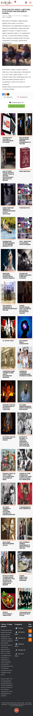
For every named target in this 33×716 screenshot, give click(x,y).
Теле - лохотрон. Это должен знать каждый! (25, 243)
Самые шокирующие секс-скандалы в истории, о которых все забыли (25, 309)
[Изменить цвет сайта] (15, 2)
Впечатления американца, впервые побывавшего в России (25, 140)
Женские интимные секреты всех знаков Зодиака (9, 276)
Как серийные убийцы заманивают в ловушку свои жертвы (24, 545)
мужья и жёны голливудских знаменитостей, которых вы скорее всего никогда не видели (9, 580)
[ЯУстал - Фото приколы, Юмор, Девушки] (6, 2)
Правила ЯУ (21, 650)
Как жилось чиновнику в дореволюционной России (9, 308)
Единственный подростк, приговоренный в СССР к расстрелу (9, 211)
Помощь (20, 628)
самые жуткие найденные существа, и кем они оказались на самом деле (25, 476)
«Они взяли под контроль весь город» (25, 614)
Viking (10, 15)
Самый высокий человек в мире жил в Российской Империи (9, 374)
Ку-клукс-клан (8, 340)
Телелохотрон (24, 208)
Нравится (9, 97)
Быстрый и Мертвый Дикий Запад (8, 543)
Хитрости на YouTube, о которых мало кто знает (8, 140)
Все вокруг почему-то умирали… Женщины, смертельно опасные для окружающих (24, 441)
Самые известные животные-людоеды (23, 578)
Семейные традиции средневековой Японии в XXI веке (25, 374)
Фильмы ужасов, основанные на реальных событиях (9, 407)
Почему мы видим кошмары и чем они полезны (25, 276)
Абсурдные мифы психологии (23, 342)
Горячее (9, 17)
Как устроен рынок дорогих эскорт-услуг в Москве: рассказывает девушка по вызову (8, 176)
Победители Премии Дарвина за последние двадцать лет (9, 244)
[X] (8, 94)
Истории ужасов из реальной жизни (9, 438)
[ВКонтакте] (3, 94)
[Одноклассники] (6, 94)
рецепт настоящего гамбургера (7, 614)
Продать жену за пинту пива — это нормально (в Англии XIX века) (9, 476)
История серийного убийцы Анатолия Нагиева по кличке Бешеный (9, 510)
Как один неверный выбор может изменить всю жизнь (25, 407)
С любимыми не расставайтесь (25, 507)
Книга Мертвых (24, 171)
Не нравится (23, 97)
